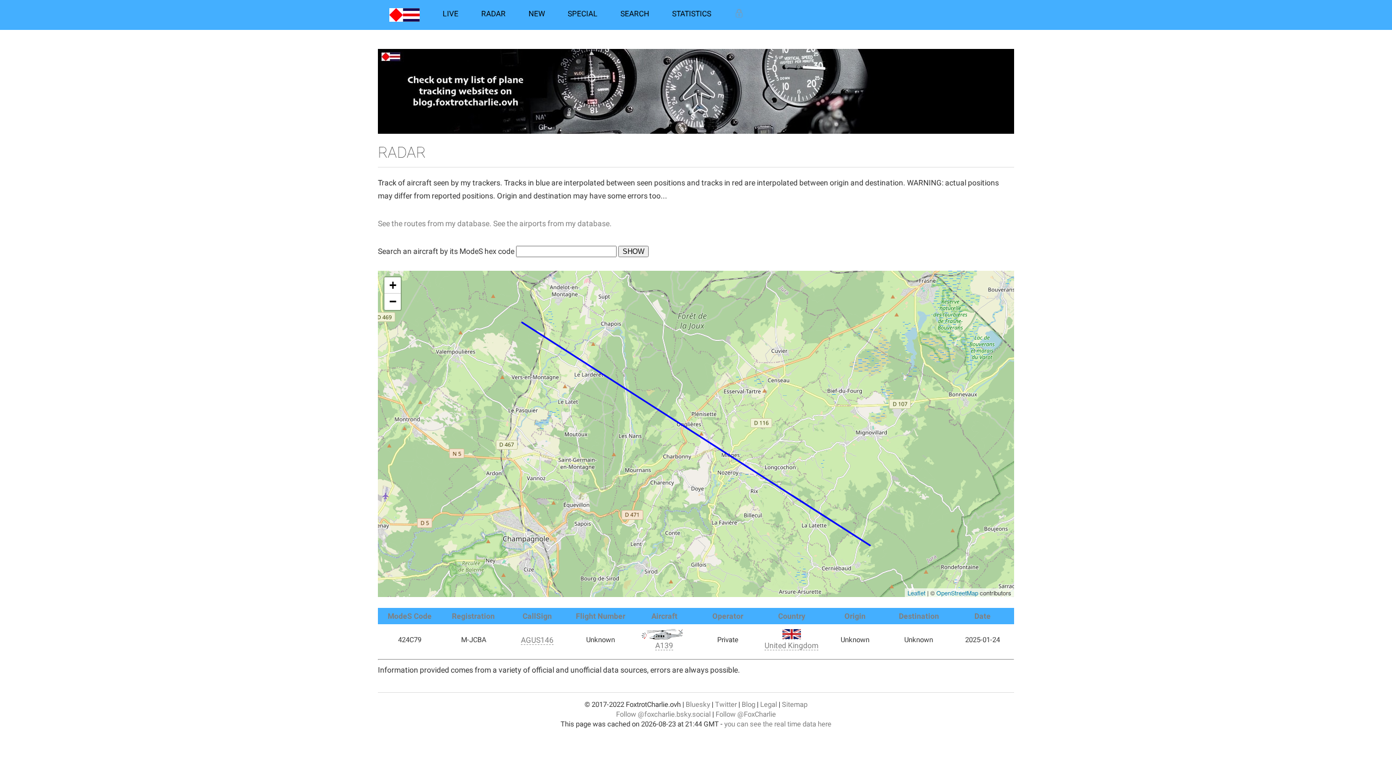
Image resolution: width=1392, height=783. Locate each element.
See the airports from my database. (552, 223)
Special (583, 13)
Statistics (691, 13)
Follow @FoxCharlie (746, 714)
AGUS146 (537, 640)
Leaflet (916, 592)
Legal (768, 704)
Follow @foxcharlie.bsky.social (663, 714)
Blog (748, 704)
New (537, 13)
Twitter (726, 704)
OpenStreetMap (957, 592)
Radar (493, 13)
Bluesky (698, 704)
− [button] (392, 301)
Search (634, 13)
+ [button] (392, 285)
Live (450, 13)
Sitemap (794, 704)
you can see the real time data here (777, 724)
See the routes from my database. (435, 223)
